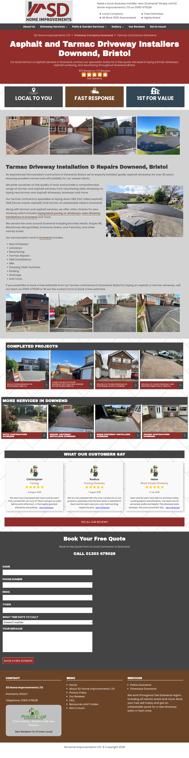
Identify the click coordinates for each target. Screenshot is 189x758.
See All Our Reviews (94, 522)
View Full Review (46, 507)
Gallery (116, 26)
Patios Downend (140, 685)
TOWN (7, 604)
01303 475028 (143, 7)
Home (73, 685)
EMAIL (8, 592)
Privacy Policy (77, 692)
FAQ (71, 700)
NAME (7, 566)
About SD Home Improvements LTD (92, 689)
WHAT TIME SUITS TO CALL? (20, 617)
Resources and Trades (83, 704)
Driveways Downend (143, 689)
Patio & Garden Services (88, 26)
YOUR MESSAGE (14, 628)
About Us (29, 26)
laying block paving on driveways (59, 213)
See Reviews (94, 78)
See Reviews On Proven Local (33, 731)
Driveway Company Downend (94, 35)
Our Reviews (137, 26)
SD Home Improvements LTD (52, 35)
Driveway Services (52, 26)
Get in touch (158, 26)
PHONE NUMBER (14, 579)
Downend (45, 237)
